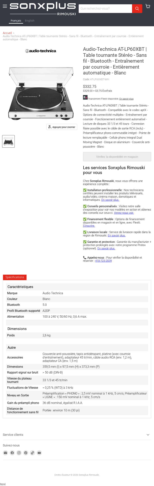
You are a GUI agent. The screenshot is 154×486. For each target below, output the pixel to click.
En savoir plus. (110, 200)
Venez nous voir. (124, 212)
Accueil (7, 33)
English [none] (29, 20)
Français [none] (16, 20)
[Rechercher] (137, 8)
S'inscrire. (89, 225)
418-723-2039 (103, 260)
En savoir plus (126, 99)
